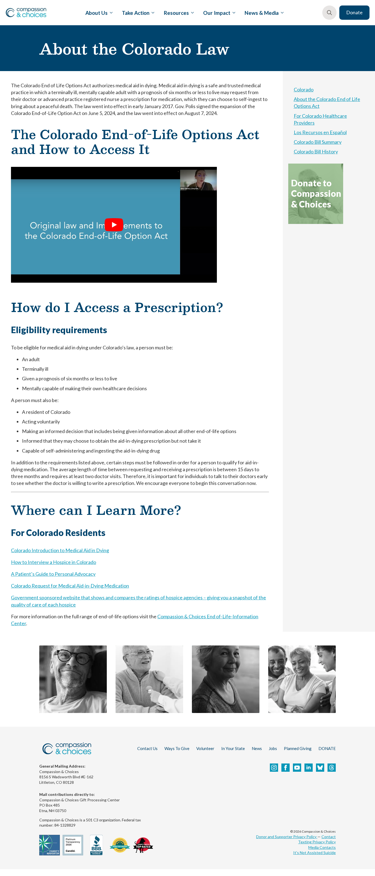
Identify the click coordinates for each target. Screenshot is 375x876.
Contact (328, 836)
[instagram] (274, 767)
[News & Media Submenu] (281, 12)
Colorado (304, 89)
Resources (176, 13)
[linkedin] (308, 767)
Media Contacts (322, 847)
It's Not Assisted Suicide (314, 852)
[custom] (320, 767)
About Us (96, 13)
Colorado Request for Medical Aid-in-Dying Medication (70, 586)
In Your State (233, 748)
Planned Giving (298, 748)
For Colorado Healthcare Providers (320, 119)
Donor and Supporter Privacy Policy (286, 836)
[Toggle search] (329, 12)
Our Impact (216, 13)
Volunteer (205, 748)
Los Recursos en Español (320, 132)
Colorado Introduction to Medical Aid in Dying (60, 550)
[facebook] (285, 767)
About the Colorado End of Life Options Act (327, 102)
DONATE (327, 748)
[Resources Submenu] (191, 12)
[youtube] (297, 767)
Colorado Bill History (316, 151)
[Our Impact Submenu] (232, 12)
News (257, 748)
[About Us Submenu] (110, 12)
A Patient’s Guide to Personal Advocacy (53, 574)
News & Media (262, 13)
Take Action (135, 13)
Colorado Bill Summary (318, 142)
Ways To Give (176, 748)
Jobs (273, 748)
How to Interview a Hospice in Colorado (53, 562)
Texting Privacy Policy (317, 842)
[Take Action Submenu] (151, 12)
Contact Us (147, 748)
